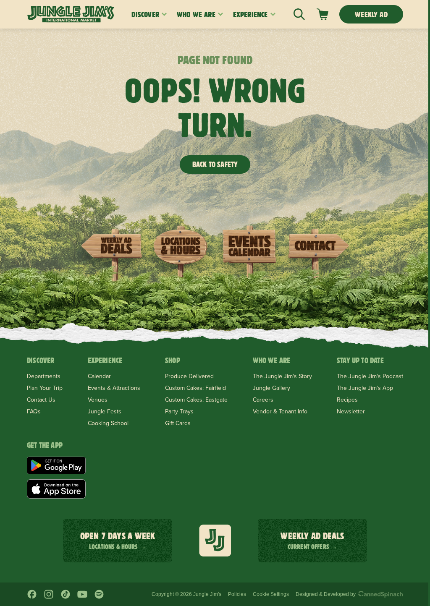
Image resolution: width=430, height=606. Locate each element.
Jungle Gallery (271, 388)
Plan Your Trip (45, 388)
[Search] (299, 14)
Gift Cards (178, 423)
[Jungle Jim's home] (71, 14)
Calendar (99, 376)
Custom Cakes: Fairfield (195, 388)
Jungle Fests (104, 411)
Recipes (347, 399)
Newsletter (351, 411)
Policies (237, 594)
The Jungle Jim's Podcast (370, 376)
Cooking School (108, 423)
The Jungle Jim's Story (282, 376)
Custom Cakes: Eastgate (196, 399)
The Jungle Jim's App (365, 388)
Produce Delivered (189, 376)
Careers (263, 399)
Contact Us (41, 399)
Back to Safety (215, 164)
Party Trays (179, 411)
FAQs (34, 411)
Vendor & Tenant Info (280, 411)
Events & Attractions (114, 388)
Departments (43, 376)
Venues (98, 399)
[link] (322, 14)
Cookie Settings (271, 594)
